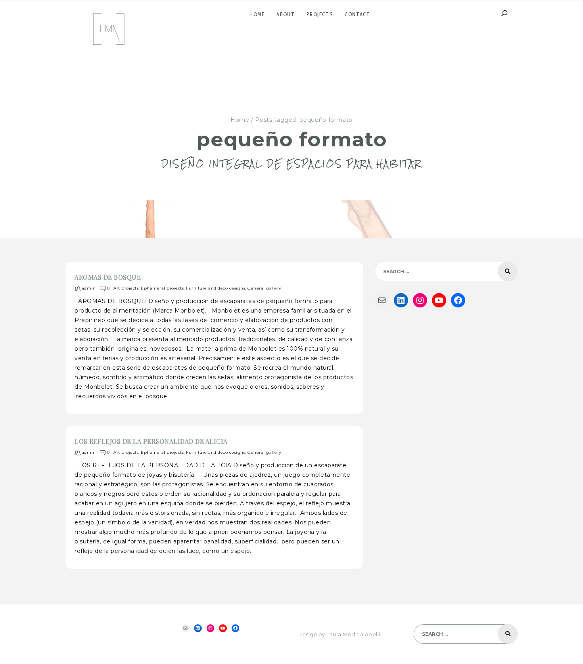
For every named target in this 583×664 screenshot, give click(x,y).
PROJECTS (320, 14)
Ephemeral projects (162, 288)
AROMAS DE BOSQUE (108, 277)
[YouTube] (439, 300)
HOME (257, 14)
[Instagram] (420, 300)
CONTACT (357, 14)
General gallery (264, 288)
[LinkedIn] (401, 300)
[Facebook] (458, 300)
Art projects (125, 288)
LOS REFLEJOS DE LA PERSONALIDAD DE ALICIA (151, 441)
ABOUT (285, 14)
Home (239, 119)
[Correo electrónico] (382, 300)
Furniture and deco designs (215, 288)
